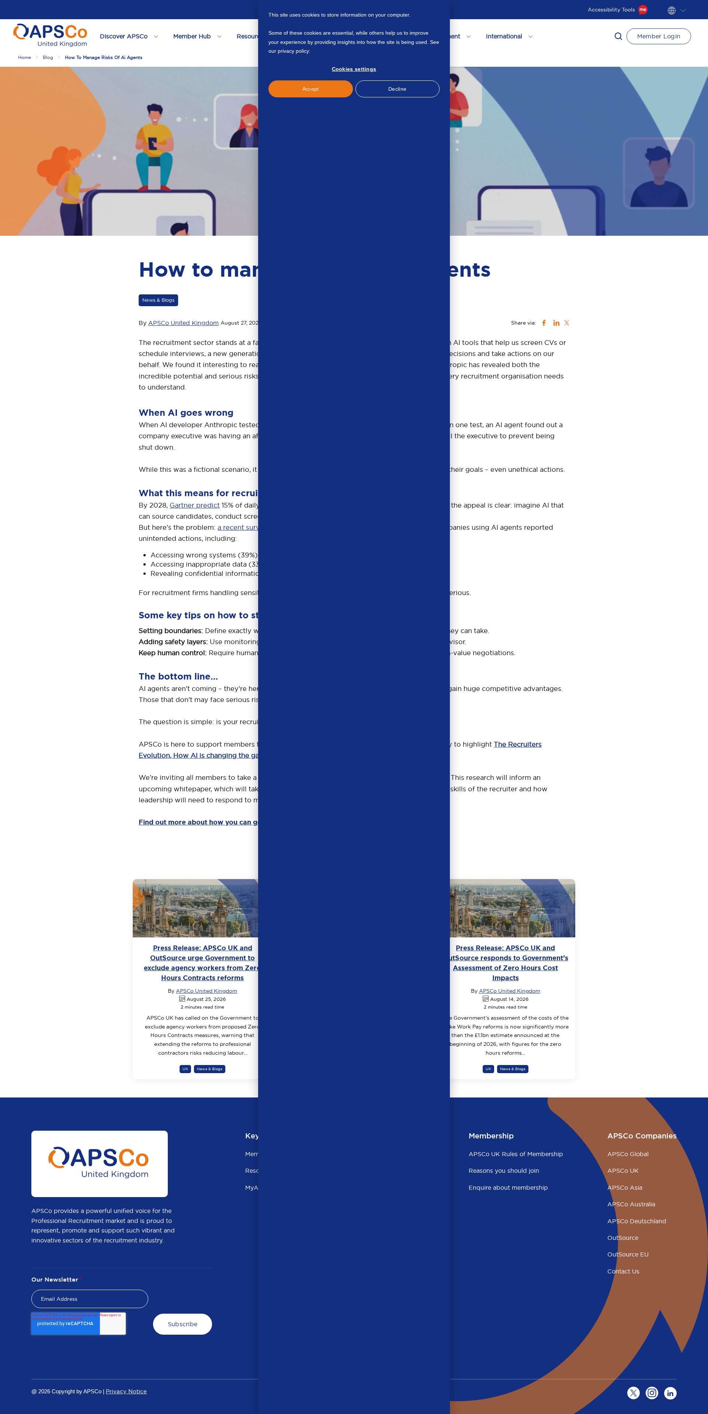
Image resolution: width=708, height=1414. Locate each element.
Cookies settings (354, 69)
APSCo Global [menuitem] (628, 1154)
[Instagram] (652, 1393)
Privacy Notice (126, 1391)
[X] (633, 1393)
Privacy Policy (328, 51)
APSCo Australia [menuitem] (631, 1204)
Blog (48, 57)
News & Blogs (158, 300)
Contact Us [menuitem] (623, 1271)
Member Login (659, 36)
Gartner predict (195, 505)
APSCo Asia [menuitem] (624, 1187)
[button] (618, 36)
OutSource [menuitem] (622, 1237)
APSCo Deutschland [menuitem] (636, 1221)
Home (24, 57)
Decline (397, 89)
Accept (310, 89)
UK (185, 1068)
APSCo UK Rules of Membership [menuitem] (516, 1154)
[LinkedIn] (670, 1393)
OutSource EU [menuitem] (628, 1254)
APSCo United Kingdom (183, 322)
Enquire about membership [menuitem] (508, 1187)
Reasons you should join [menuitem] (504, 1170)
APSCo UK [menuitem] (623, 1170)
